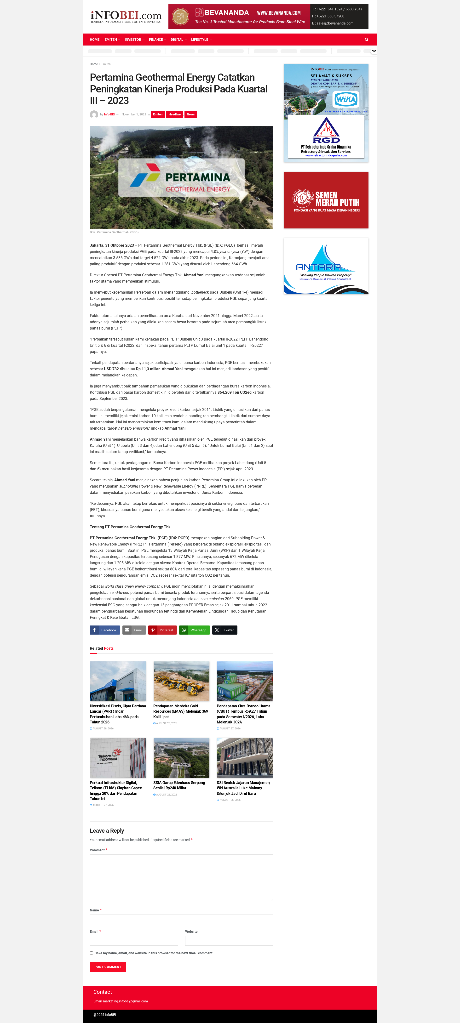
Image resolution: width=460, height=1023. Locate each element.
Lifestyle (199, 39)
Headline (175, 114)
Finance (156, 39)
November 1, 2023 (134, 114)
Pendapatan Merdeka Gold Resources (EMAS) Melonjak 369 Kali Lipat (180, 711)
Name (96, 910)
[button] (326, 113)
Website (191, 931)
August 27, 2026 (230, 728)
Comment (99, 850)
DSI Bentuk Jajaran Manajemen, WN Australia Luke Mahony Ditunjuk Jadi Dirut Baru (243, 788)
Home (94, 39)
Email (96, 931)
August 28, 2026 (103, 728)
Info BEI (109, 114)
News (191, 114)
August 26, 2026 (166, 794)
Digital (177, 39)
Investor (133, 39)
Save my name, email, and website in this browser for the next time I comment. (154, 953)
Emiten (111, 39)
